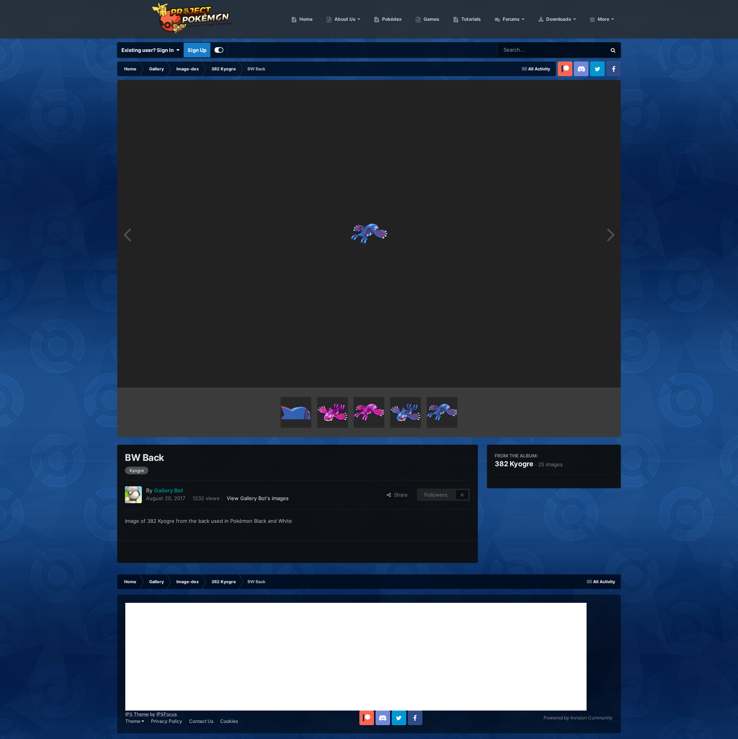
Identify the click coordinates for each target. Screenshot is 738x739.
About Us (344, 19)
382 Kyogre (514, 464)
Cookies (229, 721)
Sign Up (197, 50)
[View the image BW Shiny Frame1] (332, 412)
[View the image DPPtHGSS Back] (296, 412)
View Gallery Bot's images (258, 498)
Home (305, 19)
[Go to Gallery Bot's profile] (133, 494)
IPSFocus (166, 714)
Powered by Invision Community (578, 718)
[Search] (613, 50)
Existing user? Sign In (148, 50)
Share (399, 495)
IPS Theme (137, 714)
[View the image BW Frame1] (405, 412)
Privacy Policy (166, 721)
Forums (511, 19)
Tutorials (470, 19)
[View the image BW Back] (442, 412)
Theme (133, 721)
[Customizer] (219, 50)
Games (430, 19)
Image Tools (589, 374)
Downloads (558, 19)
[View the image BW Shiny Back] (369, 412)
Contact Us (201, 721)
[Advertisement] (356, 657)
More (603, 19)
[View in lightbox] (369, 233)
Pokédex (391, 19)
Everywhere (582, 50)
